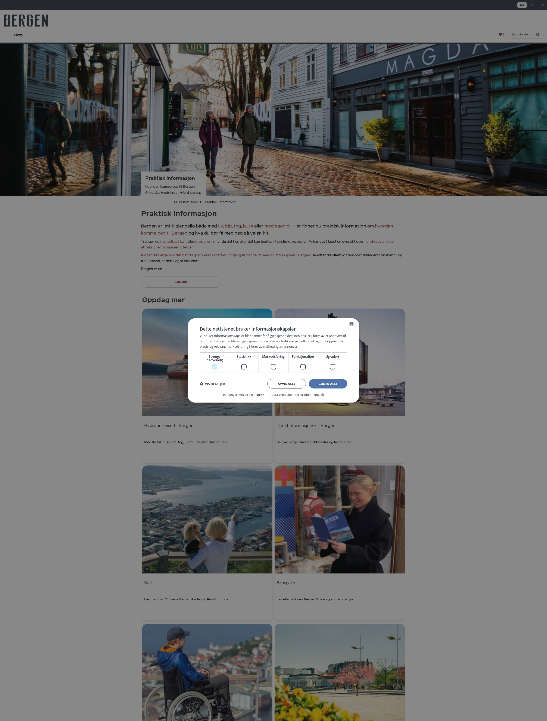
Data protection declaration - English (297, 395)
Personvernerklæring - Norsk (243, 395)
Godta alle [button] (328, 383)
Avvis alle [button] (287, 383)
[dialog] (273, 360)
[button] (212, 384)
